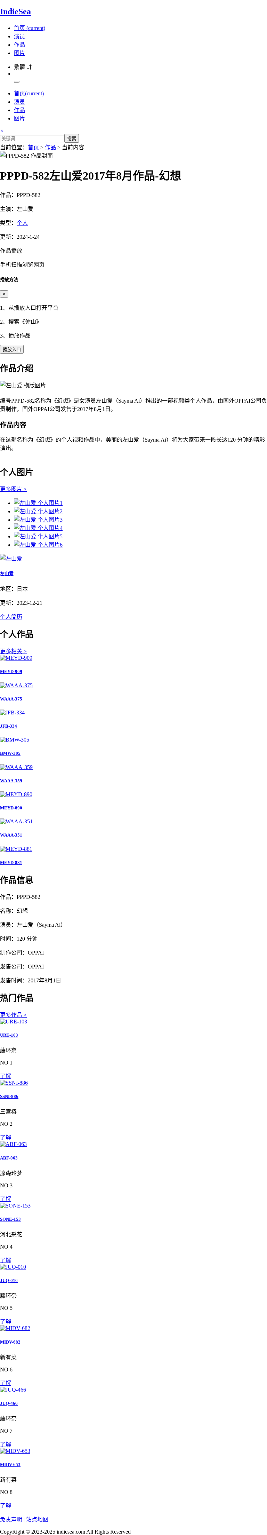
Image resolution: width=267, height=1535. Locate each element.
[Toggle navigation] (16, 82)
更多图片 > (13, 489)
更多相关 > (13, 651)
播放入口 (12, 349)
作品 (19, 45)
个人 (22, 223)
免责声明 (11, 1519)
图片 (19, 53)
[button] (133, 257)
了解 (5, 1076)
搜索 (71, 138)
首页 (29, 28)
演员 (19, 36)
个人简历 (11, 617)
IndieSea (15, 11)
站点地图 (37, 1519)
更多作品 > (13, 1015)
